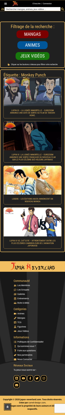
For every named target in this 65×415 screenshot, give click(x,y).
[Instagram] (44, 378)
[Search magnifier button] (62, 9)
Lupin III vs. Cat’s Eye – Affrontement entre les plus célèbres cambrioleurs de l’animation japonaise (32, 243)
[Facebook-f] (30, 378)
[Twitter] (37, 378)
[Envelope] (17, 385)
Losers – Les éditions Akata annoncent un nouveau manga (32, 200)
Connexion (47, 3)
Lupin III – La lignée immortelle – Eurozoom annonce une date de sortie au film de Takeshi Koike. (32, 113)
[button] (5, 4)
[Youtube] (23, 378)
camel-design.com (37, 402)
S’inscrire (36, 3)
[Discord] (17, 378)
